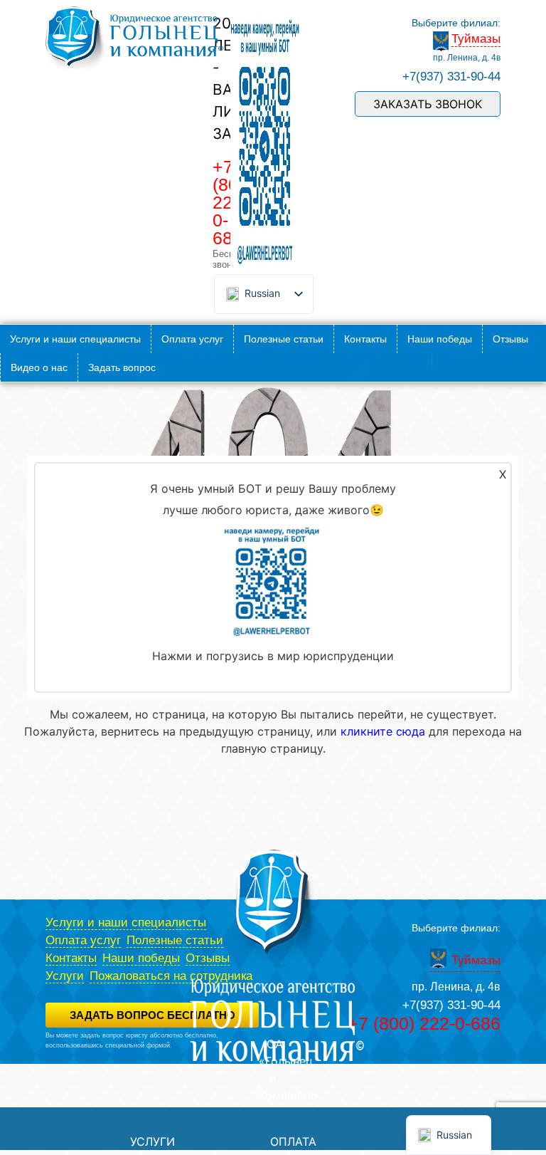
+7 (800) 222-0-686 (424, 1023)
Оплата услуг (192, 339)
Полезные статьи (283, 339)
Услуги (65, 976)
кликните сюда (383, 731)
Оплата (293, 1141)
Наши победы (439, 339)
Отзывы (510, 339)
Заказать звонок (427, 104)
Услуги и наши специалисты (75, 339)
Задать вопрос (122, 367)
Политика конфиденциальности (92, 1054)
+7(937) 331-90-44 (451, 76)
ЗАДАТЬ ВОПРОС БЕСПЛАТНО (152, 1015)
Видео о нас (39, 367)
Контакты (365, 339)
